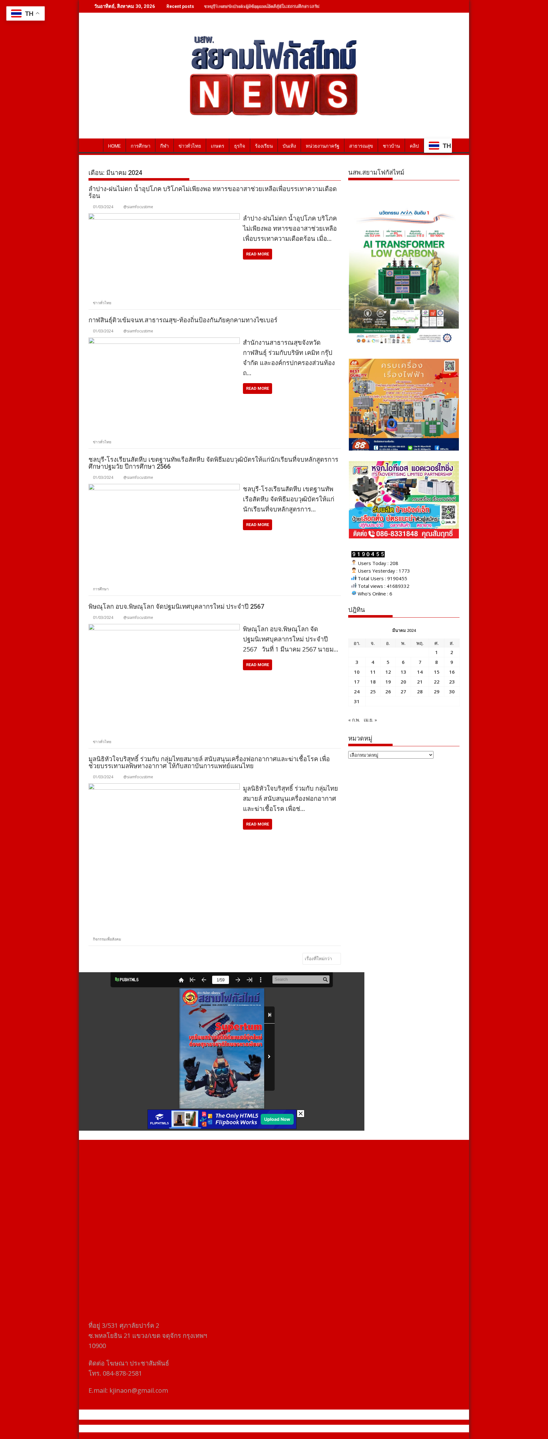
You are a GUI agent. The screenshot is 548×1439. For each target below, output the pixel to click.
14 (420, 672)
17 (357, 681)
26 (388, 691)
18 (373, 681)
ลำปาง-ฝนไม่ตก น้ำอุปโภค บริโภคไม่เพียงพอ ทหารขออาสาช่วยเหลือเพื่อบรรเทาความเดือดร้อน (212, 192)
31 (357, 701)
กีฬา (164, 146)
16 (452, 672)
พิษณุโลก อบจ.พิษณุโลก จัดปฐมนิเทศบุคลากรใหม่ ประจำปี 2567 (176, 606)
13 (403, 672)
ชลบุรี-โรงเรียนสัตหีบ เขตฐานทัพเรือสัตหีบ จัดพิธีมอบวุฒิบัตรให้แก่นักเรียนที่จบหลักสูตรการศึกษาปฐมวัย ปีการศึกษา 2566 (213, 463)
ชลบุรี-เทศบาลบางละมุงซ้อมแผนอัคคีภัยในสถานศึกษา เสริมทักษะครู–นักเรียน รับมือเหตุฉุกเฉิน (295, 6)
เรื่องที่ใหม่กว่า (318, 958)
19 (388, 681)
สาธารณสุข (361, 146)
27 (403, 691)
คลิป (414, 146)
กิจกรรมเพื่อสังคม (107, 939)
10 (357, 672)
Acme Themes (336, 1428)
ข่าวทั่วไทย (190, 146)
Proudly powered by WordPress (231, 1428)
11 (373, 672)
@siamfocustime (138, 206)
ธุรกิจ (239, 146)
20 (403, 681)
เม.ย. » (370, 719)
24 (357, 691)
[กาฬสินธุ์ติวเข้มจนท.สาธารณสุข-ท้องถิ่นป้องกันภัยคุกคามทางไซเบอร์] (164, 341)
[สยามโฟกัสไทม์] (94, 145)
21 (420, 681)
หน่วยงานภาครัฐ (322, 146)
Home (114, 146)
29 (437, 691)
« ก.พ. (354, 719)
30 (452, 691)
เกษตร (217, 146)
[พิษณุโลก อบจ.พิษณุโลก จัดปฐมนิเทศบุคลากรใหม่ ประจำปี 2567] (164, 628)
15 (437, 672)
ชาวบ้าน (391, 146)
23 (452, 681)
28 (420, 691)
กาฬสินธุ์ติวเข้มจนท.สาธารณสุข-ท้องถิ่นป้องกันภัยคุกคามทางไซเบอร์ (182, 320)
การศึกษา (140, 146)
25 (373, 691)
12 (388, 672)
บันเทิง (289, 146)
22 (437, 681)
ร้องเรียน (264, 146)
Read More (257, 254)
